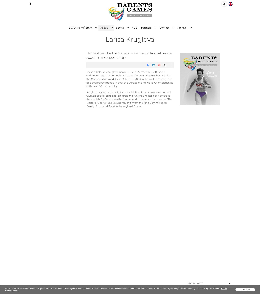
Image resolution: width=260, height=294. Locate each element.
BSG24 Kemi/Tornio (80, 27)
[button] (224, 4)
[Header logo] (130, 12)
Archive (182, 27)
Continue (245, 290)
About (104, 27)
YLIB (135, 27)
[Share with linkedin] (153, 65)
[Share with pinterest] (159, 65)
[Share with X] (164, 65)
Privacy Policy (194, 282)
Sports (120, 27)
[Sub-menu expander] (96, 28)
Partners (146, 27)
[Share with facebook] (148, 65)
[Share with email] (170, 65)
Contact (164, 27)
